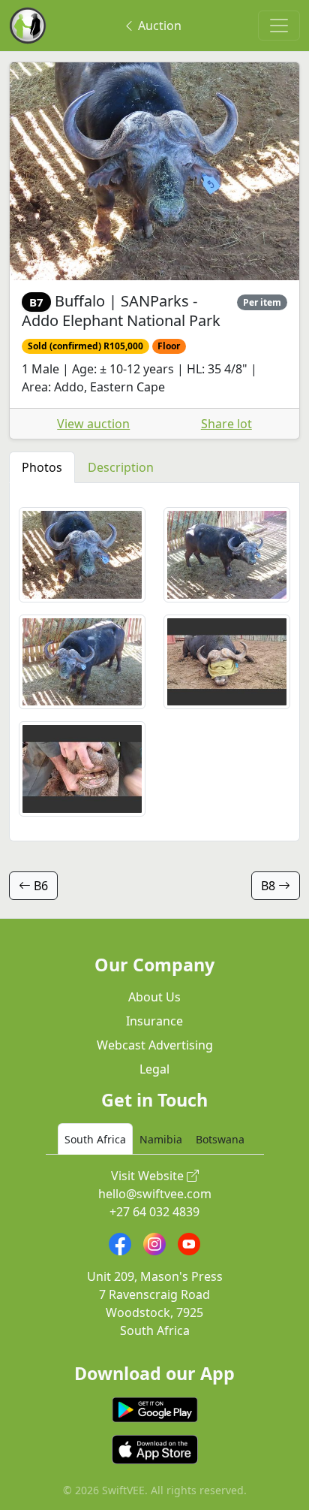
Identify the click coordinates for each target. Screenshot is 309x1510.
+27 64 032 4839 (155, 1211)
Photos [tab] (42, 467)
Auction (158, 25)
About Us (154, 997)
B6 (39, 885)
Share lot (226, 423)
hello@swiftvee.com (155, 1193)
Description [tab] (121, 467)
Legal (155, 1069)
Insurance (154, 1021)
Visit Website (149, 1175)
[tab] (95, 1139)
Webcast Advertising (155, 1045)
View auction (93, 423)
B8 (269, 885)
